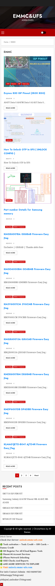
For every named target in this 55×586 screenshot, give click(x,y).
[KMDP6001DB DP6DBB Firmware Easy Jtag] (27, 402)
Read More (10, 108)
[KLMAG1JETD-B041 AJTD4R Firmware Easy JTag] (27, 437)
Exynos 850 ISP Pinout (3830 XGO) (24, 93)
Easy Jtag (9, 227)
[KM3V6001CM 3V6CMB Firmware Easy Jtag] (27, 297)
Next (36, 475)
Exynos (14, 84)
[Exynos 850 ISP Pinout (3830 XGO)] (27, 71)
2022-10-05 (9, 278)
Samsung (26, 84)
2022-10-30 (9, 219)
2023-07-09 (9, 98)
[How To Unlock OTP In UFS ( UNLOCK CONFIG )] (27, 128)
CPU (8, 84)
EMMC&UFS (27, 16)
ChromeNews (39, 528)
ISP (19, 84)
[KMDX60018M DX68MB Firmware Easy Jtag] (27, 367)
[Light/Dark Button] (43, 32)
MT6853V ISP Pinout (12, 519)
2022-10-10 (9, 243)
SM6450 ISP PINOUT (13, 507)
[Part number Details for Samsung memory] (27, 188)
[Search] (50, 32)
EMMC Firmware (19, 227)
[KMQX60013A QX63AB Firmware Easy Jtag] (27, 332)
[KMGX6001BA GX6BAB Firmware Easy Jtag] (27, 227)
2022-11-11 (9, 159)
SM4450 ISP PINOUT (13, 513)
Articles (9, 140)
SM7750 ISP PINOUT (13, 493)
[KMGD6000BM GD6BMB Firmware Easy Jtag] (27, 262)
